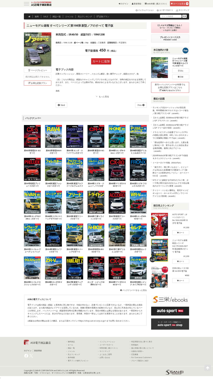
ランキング (85, 16)
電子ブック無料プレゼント (78, 361)
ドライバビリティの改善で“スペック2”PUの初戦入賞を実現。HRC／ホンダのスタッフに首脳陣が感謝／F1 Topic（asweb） (170, 135)
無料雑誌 (71, 342)
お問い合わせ (105, 357)
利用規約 (134, 345)
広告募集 (134, 354)
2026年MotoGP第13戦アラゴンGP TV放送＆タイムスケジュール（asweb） (170, 157)
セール (70, 345)
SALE (45, 16)
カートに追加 (101, 61)
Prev (140, 105)
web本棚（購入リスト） (157, 3)
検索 (184, 16)
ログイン (124, 3)
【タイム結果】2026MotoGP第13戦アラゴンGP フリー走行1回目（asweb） (170, 126)
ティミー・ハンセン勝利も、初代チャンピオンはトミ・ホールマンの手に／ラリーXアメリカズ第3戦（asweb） (170, 193)
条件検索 (71, 357)
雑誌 (57, 16)
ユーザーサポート (166, 10)
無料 (37, 16)
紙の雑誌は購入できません (38, 76)
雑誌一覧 (71, 348)
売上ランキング (74, 354)
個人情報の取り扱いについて (142, 348)
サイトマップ (183, 10)
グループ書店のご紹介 (140, 361)
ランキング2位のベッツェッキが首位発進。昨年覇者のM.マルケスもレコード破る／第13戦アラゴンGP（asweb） (171, 110)
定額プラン (104, 16)
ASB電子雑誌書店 (40, 342)
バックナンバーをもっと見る (134, 290)
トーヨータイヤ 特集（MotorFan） (167, 162)
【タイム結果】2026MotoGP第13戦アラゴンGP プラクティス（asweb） (170, 119)
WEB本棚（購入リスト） (109, 348)
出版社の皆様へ (137, 351)
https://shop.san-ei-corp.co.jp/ (92, 320)
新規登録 (137, 3)
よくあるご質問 (106, 354)
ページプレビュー (39, 70)
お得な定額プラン (39, 83)
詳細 (181, 77)
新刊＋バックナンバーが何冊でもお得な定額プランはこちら (170, 87)
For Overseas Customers (141, 357)
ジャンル (69, 16)
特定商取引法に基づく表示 (141, 342)
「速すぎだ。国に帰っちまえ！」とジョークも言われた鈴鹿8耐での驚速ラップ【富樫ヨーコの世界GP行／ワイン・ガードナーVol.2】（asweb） (171, 171)
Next (63, 105)
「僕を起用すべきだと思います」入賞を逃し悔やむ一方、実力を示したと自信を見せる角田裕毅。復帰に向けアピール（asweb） (170, 146)
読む (182, 70)
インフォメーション (146, 10)
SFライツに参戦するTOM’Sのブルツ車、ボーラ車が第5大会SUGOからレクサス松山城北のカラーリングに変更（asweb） (171, 183)
